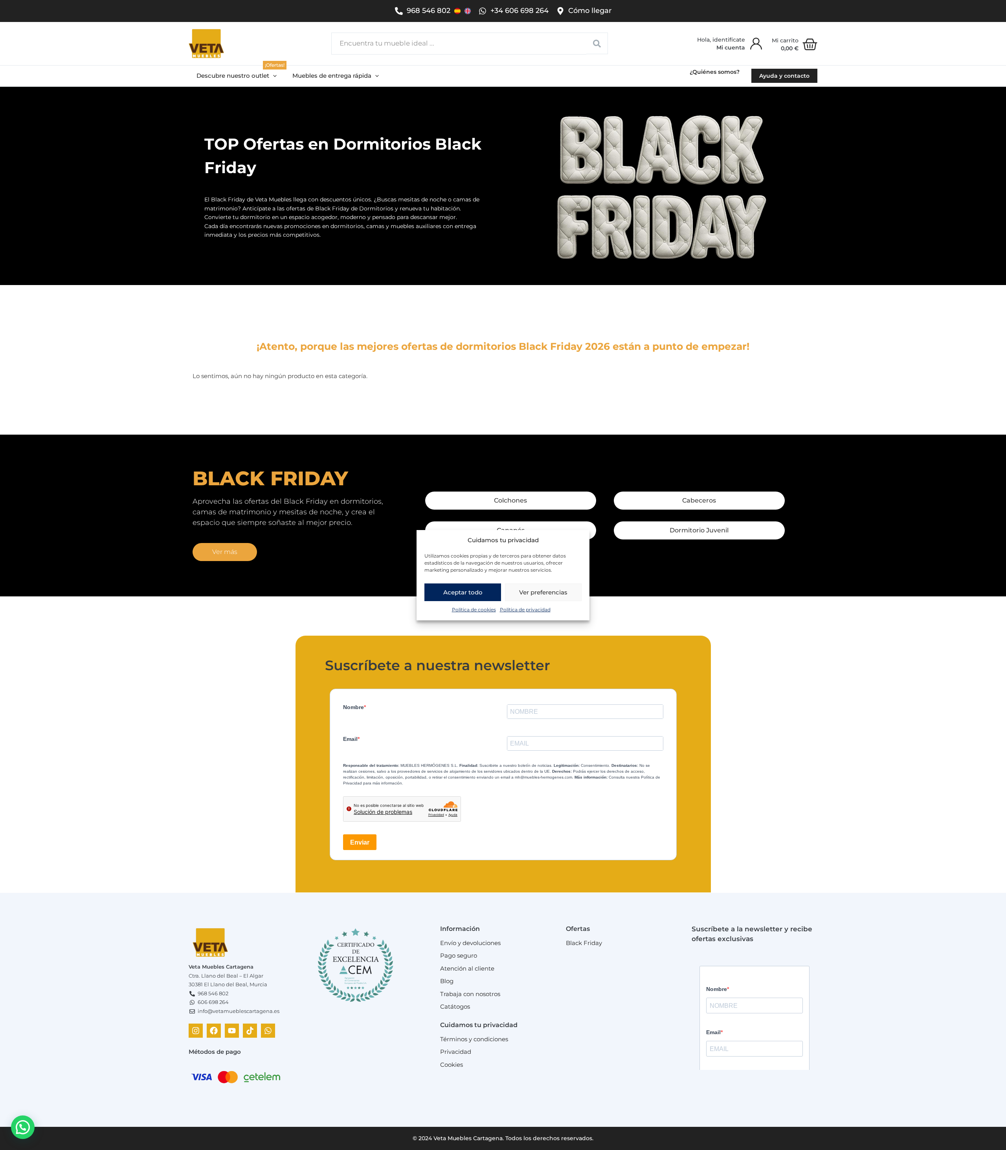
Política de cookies (474, 609)
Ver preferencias (543, 592)
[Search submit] (597, 43)
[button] (237, 76)
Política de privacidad (525, 609)
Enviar (359, 842)
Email (350, 739)
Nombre (353, 707)
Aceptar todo (463, 592)
